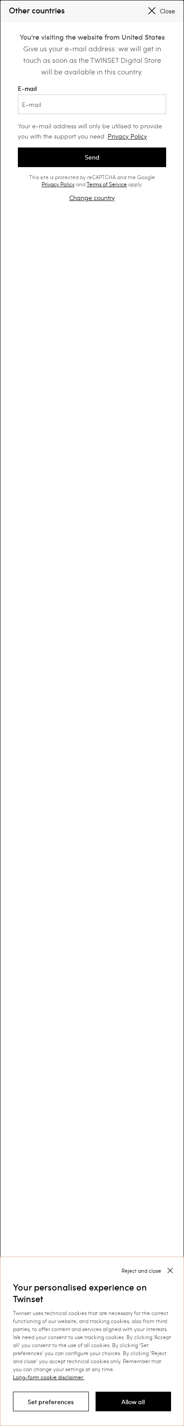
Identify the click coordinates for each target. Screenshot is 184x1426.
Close (167, 11)
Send (92, 157)
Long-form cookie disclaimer (48, 1377)
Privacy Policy (127, 136)
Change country (92, 197)
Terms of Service (107, 184)
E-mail (27, 89)
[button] (51, 1401)
